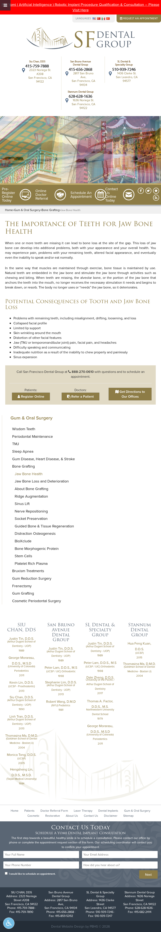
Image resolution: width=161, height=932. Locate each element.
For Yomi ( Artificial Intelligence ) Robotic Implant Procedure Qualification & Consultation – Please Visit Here (80, 7)
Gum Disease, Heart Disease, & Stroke (43, 458)
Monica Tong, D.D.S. (21, 754)
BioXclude (23, 541)
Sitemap (128, 816)
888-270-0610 (83, 371)
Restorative (52, 816)
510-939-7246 (124, 69)
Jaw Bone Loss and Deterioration (42, 481)
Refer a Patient (82, 396)
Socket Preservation (31, 518)
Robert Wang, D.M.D (61, 701)
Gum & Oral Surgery (27, 210)
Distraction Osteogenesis (35, 533)
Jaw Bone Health (29, 473)
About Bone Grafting (31, 488)
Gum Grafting (23, 593)
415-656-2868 (80, 69)
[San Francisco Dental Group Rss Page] (156, 198)
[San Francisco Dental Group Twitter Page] (148, 191)
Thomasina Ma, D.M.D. (21, 735)
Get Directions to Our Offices (132, 394)
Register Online (32, 396)
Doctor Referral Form (54, 811)
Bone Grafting (51, 210)
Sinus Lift (22, 503)
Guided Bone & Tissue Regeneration (44, 526)
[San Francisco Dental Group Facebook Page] (141, 191)
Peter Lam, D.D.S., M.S (61, 667)
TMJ (15, 443)
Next (148, 874)
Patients (29, 811)
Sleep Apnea (22, 451)
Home (9, 210)
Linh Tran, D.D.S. (21, 716)
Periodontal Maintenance (32, 436)
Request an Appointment (140, 18)
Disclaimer (110, 816)
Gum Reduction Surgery (31, 578)
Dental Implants (108, 811)
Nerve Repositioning (31, 511)
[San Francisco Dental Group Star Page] (156, 191)
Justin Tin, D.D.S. (21, 638)
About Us (72, 816)
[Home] (80, 38)
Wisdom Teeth (23, 428)
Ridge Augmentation (31, 496)
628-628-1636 (80, 96)
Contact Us (91, 816)
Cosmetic (33, 816)
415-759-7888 (37, 66)
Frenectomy (22, 586)
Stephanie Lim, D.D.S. (61, 682)
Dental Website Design (67, 926)
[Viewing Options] (8, 923)
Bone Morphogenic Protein (37, 548)
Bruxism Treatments (28, 570)
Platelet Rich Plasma (31, 563)
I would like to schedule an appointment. (32, 874)
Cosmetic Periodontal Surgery (36, 600)
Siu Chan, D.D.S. (22, 697)
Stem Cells (23, 555)
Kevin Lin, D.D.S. (21, 682)
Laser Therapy (83, 811)
